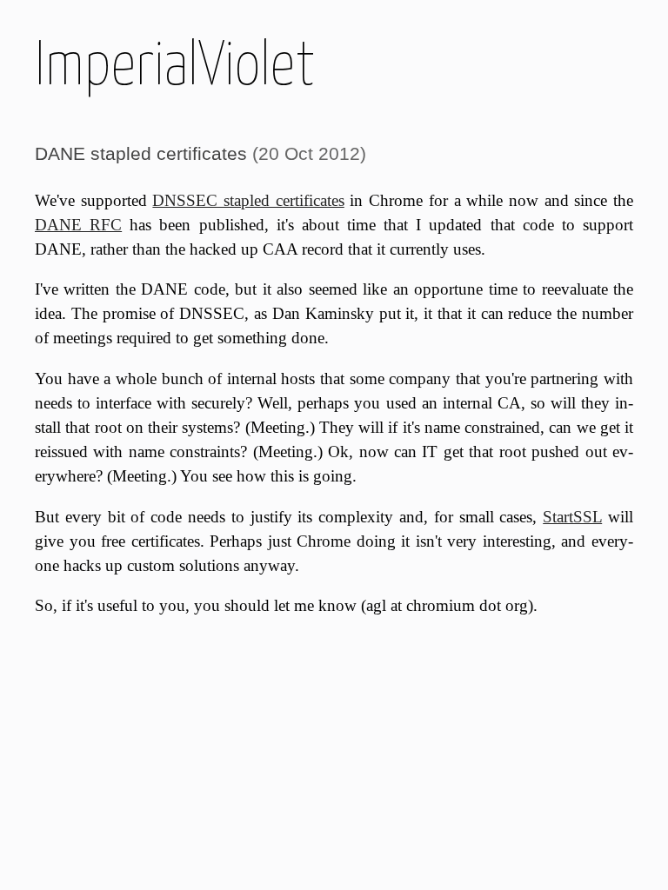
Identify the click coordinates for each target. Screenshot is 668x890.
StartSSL (572, 517)
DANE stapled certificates (141, 153)
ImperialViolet (175, 62)
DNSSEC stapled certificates (248, 200)
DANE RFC (78, 225)
